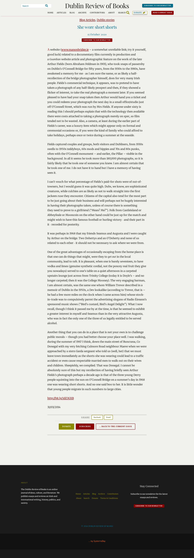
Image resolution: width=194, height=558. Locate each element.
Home (50, 12)
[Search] (46, 5)
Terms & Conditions (109, 498)
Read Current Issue (162, 12)
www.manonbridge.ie (75, 49)
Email (108, 417)
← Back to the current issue (115, 426)
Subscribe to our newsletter (157, 5)
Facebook (97, 417)
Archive (82, 12)
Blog (72, 12)
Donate (138, 12)
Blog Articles (87, 20)
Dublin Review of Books (97, 5)
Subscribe (85, 426)
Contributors (97, 12)
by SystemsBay (98, 541)
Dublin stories (106, 20)
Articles (61, 12)
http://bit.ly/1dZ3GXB (60, 398)
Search (86, 498)
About (111, 12)
